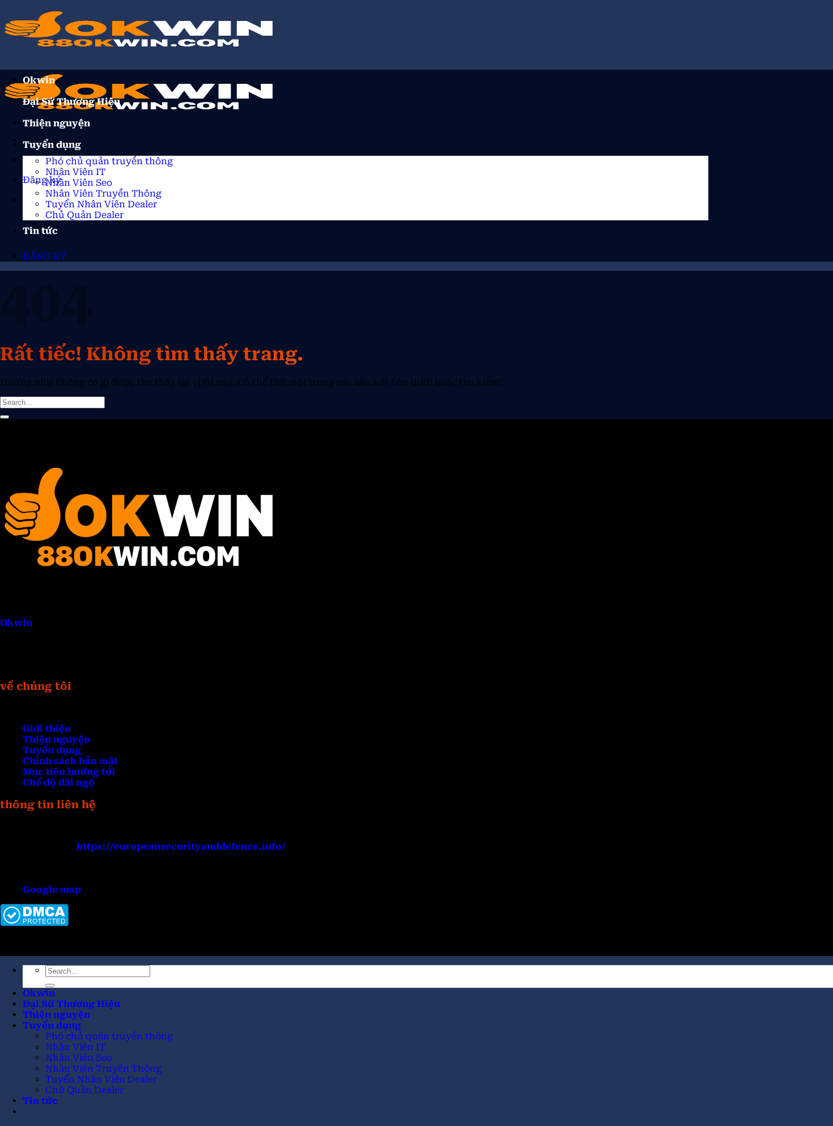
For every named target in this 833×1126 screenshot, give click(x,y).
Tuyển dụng (52, 144)
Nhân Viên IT (75, 172)
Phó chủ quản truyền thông (109, 161)
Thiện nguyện (56, 123)
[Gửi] (4, 417)
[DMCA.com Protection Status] (34, 923)
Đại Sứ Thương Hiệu (71, 101)
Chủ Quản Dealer (84, 215)
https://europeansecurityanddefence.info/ (181, 846)
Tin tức (40, 230)
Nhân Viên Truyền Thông (103, 193)
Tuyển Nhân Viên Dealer (101, 204)
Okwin (39, 80)
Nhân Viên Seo (78, 182)
